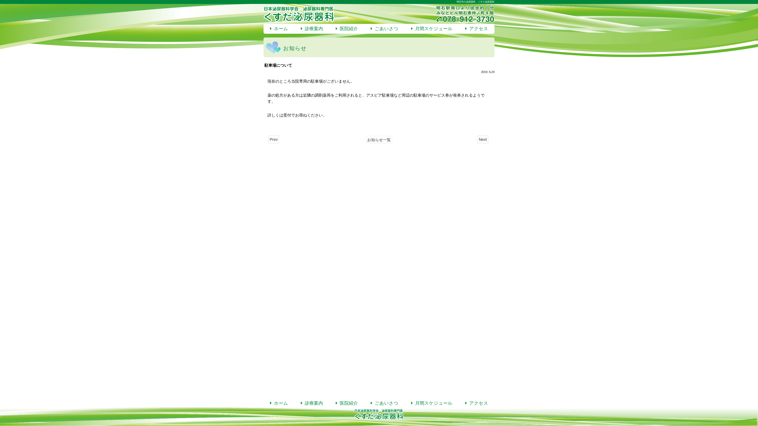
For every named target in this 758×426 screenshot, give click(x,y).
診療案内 (312, 28)
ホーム (280, 28)
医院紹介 (347, 28)
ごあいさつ (385, 28)
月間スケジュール (432, 28)
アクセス (477, 28)
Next (483, 139)
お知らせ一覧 (379, 139)
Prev (274, 139)
